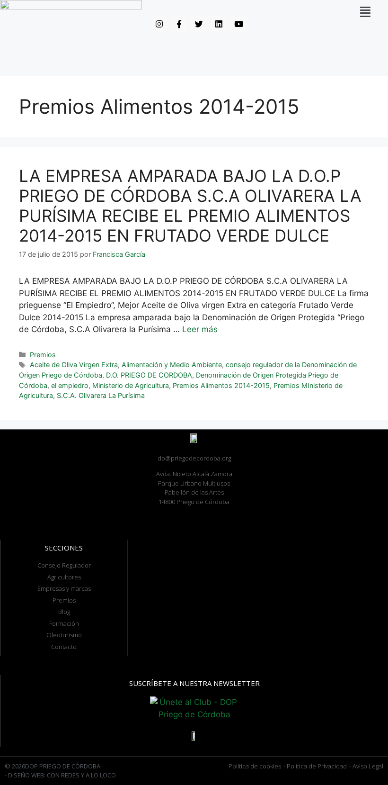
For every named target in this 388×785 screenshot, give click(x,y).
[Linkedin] (219, 24)
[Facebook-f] (179, 24)
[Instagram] (159, 24)
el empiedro (69, 385)
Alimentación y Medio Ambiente (172, 365)
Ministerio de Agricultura (130, 385)
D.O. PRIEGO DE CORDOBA (149, 375)
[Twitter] (199, 24)
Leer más (200, 329)
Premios (43, 355)
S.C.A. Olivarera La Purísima (101, 395)
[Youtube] (238, 24)
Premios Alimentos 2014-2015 (221, 385)
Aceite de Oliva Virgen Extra (74, 365)
